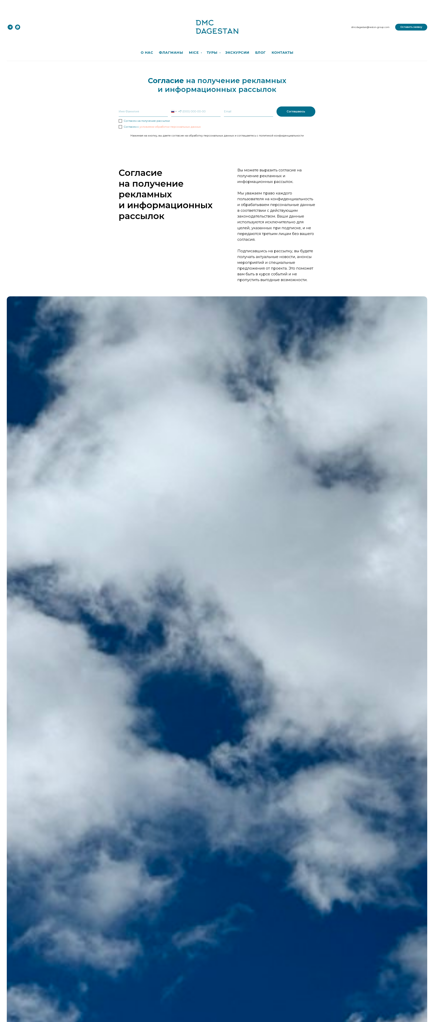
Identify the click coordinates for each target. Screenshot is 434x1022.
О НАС (147, 53)
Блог (260, 53)
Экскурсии (237, 53)
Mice (194, 53)
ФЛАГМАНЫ (171, 53)
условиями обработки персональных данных (170, 126)
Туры (213, 53)
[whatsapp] (17, 27)
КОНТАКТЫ (282, 53)
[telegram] (10, 27)
